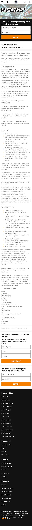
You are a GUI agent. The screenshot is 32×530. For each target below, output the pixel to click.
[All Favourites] (7, 2)
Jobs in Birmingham (7, 403)
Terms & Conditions (6, 515)
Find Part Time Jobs (7, 488)
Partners (3, 505)
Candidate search (6, 466)
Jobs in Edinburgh (6, 406)
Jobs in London (5, 420)
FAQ (2, 448)
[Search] (25, 2)
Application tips (5, 501)
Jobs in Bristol (5, 400)
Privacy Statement (19, 515)
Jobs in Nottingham (7, 430)
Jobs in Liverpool (6, 416)
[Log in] (29, 2)
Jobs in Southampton (7, 436)
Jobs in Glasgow (6, 410)
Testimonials (4, 470)
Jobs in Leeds (5, 413)
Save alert (16, 361)
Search (16, 37)
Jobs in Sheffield (6, 433)
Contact (3, 451)
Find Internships (5, 495)
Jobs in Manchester (7, 423)
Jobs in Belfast (5, 396)
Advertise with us (6, 463)
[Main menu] (2, 2)
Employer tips (5, 473)
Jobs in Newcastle (6, 426)
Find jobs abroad (6, 498)
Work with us (5, 455)
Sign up (3, 476)
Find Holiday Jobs (6, 491)
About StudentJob (6, 445)
